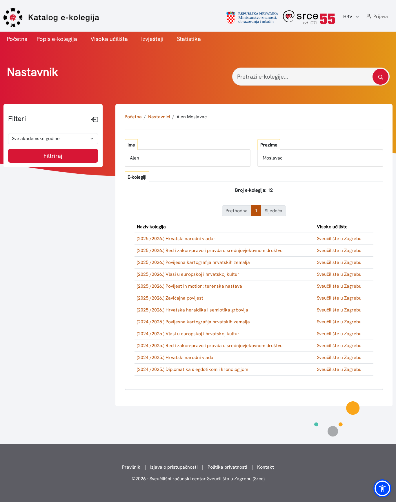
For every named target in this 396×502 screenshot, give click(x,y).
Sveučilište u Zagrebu (339, 238)
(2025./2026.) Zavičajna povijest (170, 298)
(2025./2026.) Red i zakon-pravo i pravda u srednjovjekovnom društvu (210, 250)
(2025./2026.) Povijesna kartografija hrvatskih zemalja (193, 262)
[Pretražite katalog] (380, 77)
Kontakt (265, 467)
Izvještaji (152, 39)
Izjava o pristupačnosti (174, 467)
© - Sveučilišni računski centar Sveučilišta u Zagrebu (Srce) (198, 479)
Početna (17, 39)
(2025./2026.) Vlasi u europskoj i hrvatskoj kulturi (189, 274)
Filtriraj (52, 156)
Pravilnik (131, 467)
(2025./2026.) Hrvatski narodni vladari (177, 238)
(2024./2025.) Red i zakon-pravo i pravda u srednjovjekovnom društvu (210, 345)
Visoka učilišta (109, 39)
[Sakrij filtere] (94, 120)
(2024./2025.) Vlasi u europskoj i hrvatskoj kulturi (189, 334)
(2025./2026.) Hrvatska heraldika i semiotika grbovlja (192, 310)
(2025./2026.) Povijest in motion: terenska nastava (189, 286)
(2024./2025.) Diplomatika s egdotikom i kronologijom (192, 369)
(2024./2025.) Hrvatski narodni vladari (177, 357)
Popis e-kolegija (57, 39)
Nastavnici (159, 117)
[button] (376, 17)
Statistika (189, 39)
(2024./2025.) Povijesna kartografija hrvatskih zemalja (193, 322)
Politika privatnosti (227, 467)
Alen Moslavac (192, 117)
